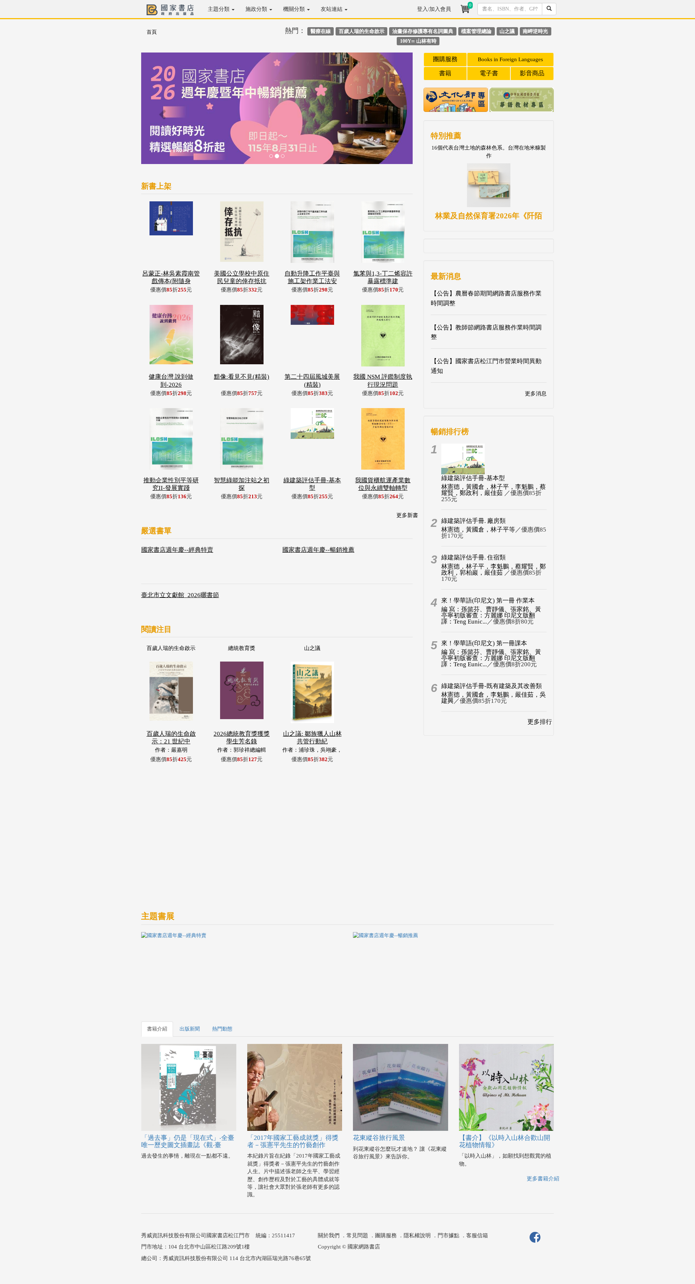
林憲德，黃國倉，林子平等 (478, 529)
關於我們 (329, 1235)
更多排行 (539, 721)
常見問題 (357, 1235)
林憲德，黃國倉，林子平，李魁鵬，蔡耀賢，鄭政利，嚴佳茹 (493, 489)
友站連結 (332, 9)
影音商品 (532, 73)
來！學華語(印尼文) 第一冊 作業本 (488, 600)
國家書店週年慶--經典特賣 (177, 549)
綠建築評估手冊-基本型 (473, 478)
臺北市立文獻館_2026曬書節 (180, 595)
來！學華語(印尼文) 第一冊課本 (484, 643)
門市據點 (448, 1235)
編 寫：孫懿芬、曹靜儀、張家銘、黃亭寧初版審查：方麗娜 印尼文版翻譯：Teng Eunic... (491, 615)
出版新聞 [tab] (190, 1029)
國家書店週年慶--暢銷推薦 (318, 549)
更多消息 (536, 393)
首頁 (152, 32)
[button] (161, 112)
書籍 (445, 73)
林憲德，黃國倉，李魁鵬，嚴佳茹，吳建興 (493, 697)
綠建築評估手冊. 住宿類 (473, 557)
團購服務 (445, 59)
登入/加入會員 (434, 9)
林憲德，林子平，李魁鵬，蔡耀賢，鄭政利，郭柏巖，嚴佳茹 (493, 569)
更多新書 (407, 515)
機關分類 (294, 9)
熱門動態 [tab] (222, 1029)
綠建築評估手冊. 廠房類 (473, 520)
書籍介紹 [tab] (157, 1029)
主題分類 (219, 9)
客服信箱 (477, 1235)
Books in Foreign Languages (510, 59)
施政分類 (257, 9)
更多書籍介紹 (543, 1179)
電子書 (489, 73)
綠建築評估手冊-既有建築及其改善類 (491, 686)
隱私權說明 (417, 1235)
